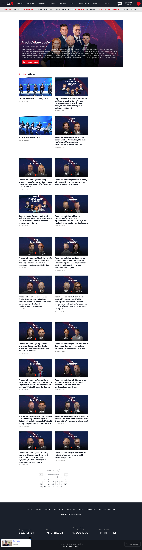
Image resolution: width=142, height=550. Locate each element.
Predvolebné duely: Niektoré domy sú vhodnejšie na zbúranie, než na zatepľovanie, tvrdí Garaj (71, 182)
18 (41, 484)
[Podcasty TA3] (119, 3)
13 (49, 482)
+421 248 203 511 (54, 533)
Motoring (134, 9)
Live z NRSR (17, 9)
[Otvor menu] (3, 3)
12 (44, 482)
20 (49, 484)
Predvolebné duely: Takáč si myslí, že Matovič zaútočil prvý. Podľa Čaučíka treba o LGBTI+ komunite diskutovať (71, 418)
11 (41, 482)
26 (45, 486)
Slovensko (30, 3)
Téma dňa (65, 9)
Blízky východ (28, 9)
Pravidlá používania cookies (71, 514)
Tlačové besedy (83, 3)
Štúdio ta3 (125, 9)
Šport (72, 3)
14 (53, 482)
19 (44, 484)
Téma (58, 9)
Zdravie (106, 3)
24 (66, 484)
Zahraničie (41, 3)
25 (41, 486)
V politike (39, 9)
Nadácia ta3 (71, 509)
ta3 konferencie (113, 9)
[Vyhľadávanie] (139, 4)
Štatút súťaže (58, 509)
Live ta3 (8, 9)
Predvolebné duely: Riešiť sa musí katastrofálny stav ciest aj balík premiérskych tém (70, 455)
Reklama (47, 509)
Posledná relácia (31, 62)
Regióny (63, 3)
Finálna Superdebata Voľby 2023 (33, 99)
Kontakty (81, 509)
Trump (73, 9)
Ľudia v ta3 (91, 509)
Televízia (29, 509)
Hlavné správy (90, 9)
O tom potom (48, 9)
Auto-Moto (96, 3)
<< (41, 474)
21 (53, 484)
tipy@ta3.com (26, 533)
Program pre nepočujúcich (107, 509)
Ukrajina (81, 9)
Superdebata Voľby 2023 (30, 137)
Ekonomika (53, 3)
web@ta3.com (80, 533)
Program (38, 509)
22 (57, 484)
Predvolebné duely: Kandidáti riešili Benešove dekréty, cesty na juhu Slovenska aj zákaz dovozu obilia (71, 346)
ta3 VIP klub (102, 9)
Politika (20, 3)
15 (57, 482)
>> (66, 474)
